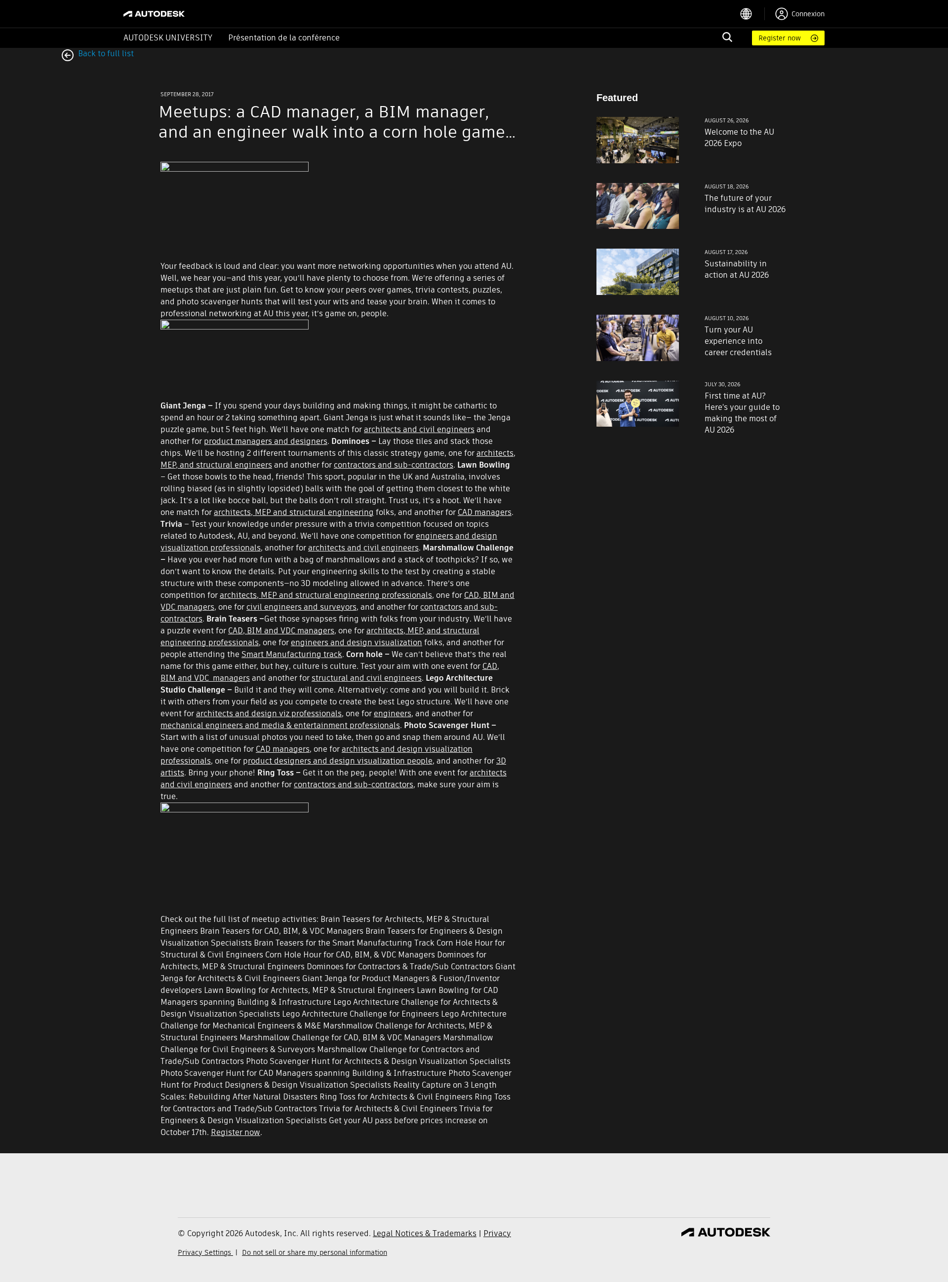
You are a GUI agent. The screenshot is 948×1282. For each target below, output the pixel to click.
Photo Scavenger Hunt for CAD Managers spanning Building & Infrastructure (303, 1073)
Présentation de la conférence (284, 37)
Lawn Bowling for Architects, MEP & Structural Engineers (309, 990)
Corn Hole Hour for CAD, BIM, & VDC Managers (350, 954)
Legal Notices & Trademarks (424, 1233)
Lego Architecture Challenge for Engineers (360, 1014)
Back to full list (105, 53)
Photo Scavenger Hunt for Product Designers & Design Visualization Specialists (336, 1079)
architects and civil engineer (417, 429)
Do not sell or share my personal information (314, 1252)
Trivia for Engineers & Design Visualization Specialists (326, 1114)
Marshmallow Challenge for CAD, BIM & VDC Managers (340, 1037)
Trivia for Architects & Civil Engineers (388, 1108)
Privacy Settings (205, 1252)
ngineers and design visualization (358, 642)
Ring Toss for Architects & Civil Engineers (396, 1096)
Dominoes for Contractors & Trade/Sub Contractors (400, 966)
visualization (382, 761)
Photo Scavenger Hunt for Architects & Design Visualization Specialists (378, 1061)
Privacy (497, 1233)
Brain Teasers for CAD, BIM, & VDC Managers (281, 931)
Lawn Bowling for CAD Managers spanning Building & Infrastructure (329, 996)
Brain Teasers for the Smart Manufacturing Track (344, 943)
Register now (779, 38)
